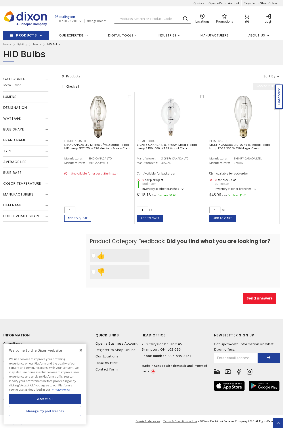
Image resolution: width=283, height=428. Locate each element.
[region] (45, 384)
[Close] (81, 350)
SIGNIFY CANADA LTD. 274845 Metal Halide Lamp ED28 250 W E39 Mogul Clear (239, 146)
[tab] (25, 79)
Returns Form (107, 363)
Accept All (45, 399)
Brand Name (14, 140)
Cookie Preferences (148, 421)
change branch (97, 21)
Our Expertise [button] (71, 35)
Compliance (13, 343)
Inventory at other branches (161, 189)
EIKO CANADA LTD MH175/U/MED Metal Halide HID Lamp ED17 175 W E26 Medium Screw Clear (97, 146)
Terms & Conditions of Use (180, 421)
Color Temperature (22, 183)
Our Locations (107, 356)
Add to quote (78, 218)
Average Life (14, 161)
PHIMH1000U (146, 141)
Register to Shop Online (260, 3)
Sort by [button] (269, 76)
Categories (14, 79)
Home (7, 44)
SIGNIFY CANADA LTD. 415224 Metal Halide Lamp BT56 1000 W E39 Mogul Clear (167, 146)
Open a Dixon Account (223, 3)
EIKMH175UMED (75, 141)
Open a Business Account (117, 343)
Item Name (12, 205)
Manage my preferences (45, 411)
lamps (37, 44)
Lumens (10, 96)
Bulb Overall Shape (21, 216)
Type (7, 151)
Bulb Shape (13, 129)
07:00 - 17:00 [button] (68, 21)
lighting (22, 44)
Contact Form (107, 369)
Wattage (12, 118)
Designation (15, 107)
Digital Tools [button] (121, 35)
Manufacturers (215, 35)
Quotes (198, 3)
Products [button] (26, 35)
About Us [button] (256, 35)
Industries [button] (167, 35)
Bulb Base (12, 172)
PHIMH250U (218, 141)
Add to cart (150, 218)
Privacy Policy (61, 389)
